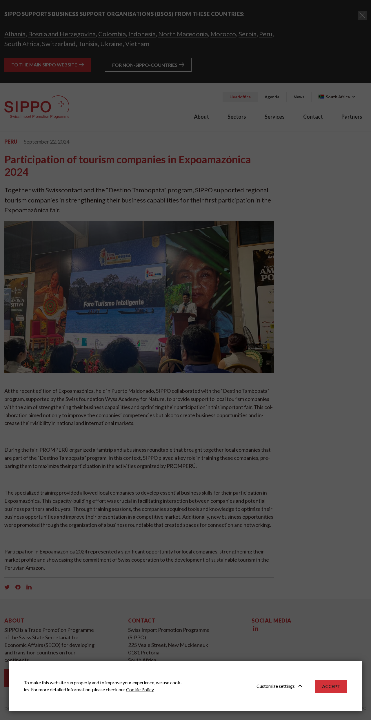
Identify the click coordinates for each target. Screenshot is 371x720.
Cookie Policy (140, 689)
